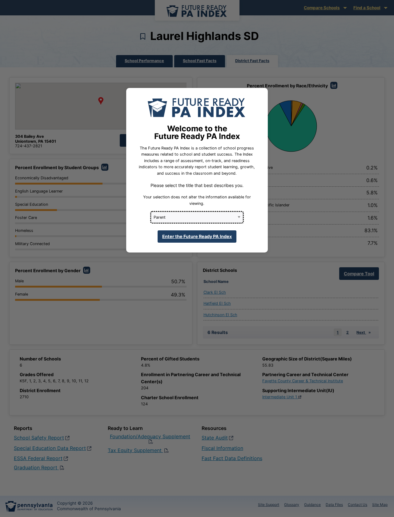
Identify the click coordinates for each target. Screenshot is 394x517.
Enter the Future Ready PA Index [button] (197, 236)
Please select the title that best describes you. (197, 185)
